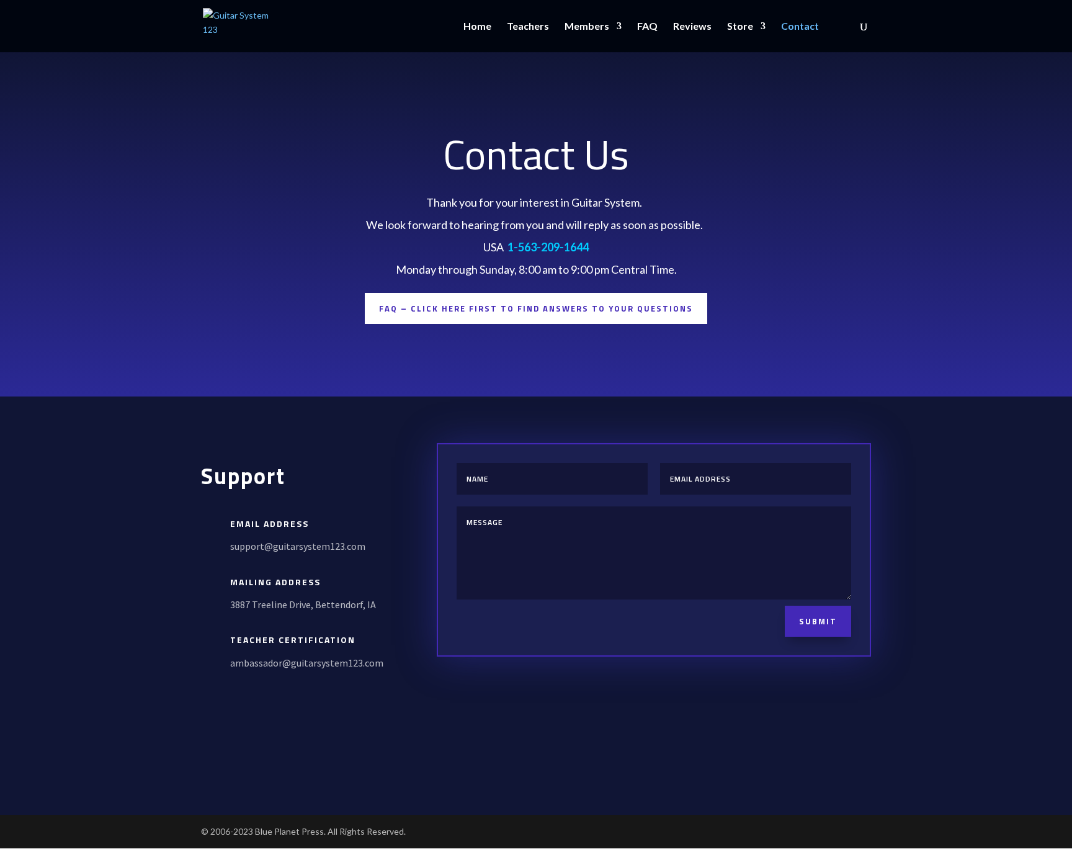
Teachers (528, 27)
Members (587, 27)
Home (477, 27)
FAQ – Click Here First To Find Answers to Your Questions (536, 308)
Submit (818, 621)
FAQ (647, 27)
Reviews (692, 27)
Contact (800, 27)
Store (740, 27)
